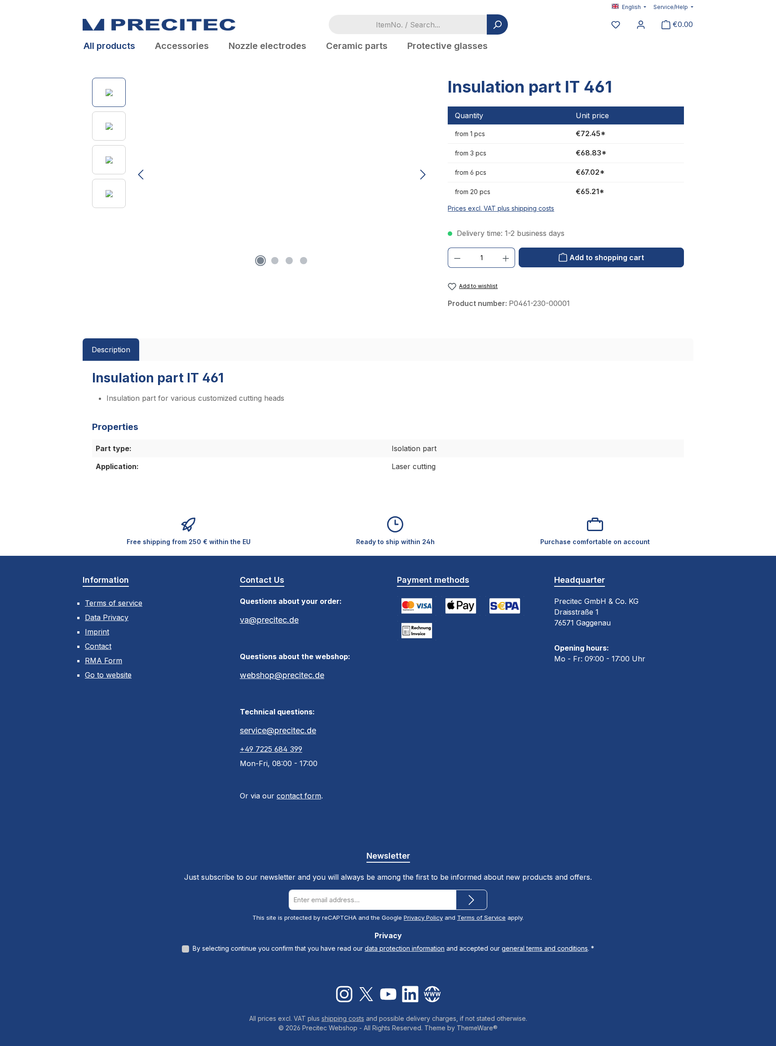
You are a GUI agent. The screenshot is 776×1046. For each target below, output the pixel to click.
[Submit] (471, 900)
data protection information (405, 948)
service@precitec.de (278, 730)
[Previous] (141, 174)
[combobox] (407, 24)
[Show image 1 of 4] (260, 260)
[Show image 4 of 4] (303, 260)
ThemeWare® (477, 1028)
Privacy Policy (423, 917)
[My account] (640, 24)
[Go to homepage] (159, 24)
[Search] (497, 24)
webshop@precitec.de (282, 675)
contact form (299, 795)
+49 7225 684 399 (271, 749)
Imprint (97, 631)
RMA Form (103, 660)
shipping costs (343, 1018)
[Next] (422, 174)
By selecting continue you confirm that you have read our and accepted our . (393, 948)
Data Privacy (106, 617)
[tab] (111, 349)
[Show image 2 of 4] (274, 260)
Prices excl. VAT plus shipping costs (501, 208)
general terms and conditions (545, 948)
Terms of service (113, 602)
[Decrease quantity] (457, 258)
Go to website (108, 674)
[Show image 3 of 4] (289, 260)
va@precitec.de (269, 620)
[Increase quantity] (506, 258)
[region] (261, 174)
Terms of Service (481, 917)
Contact (98, 646)
